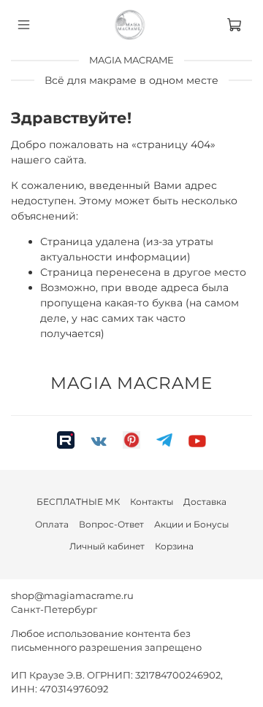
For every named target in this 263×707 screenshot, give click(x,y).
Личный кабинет (107, 546)
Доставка (204, 501)
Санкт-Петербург (54, 609)
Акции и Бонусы (191, 524)
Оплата (52, 524)
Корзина (174, 546)
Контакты (151, 501)
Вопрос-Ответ (111, 524)
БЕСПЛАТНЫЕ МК (78, 501)
